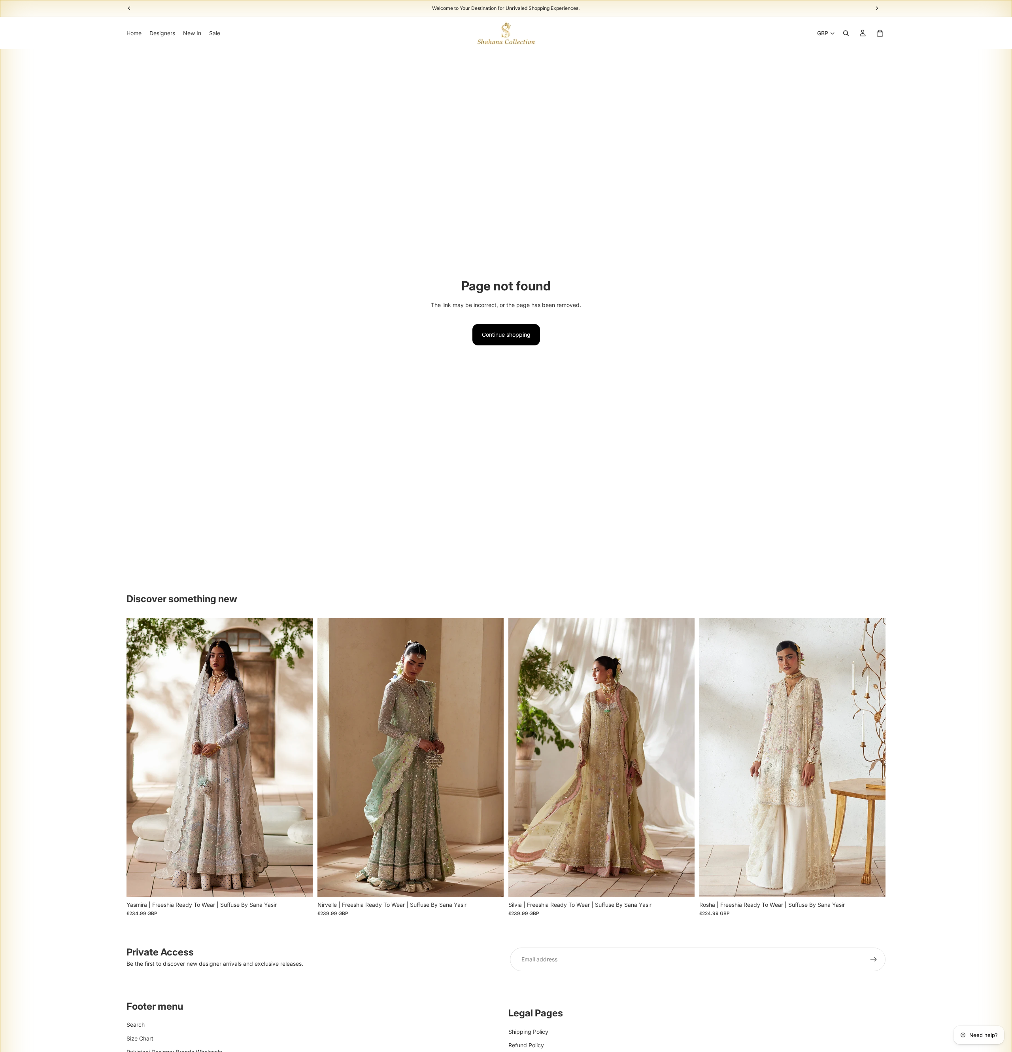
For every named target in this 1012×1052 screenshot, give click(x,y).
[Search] (846, 33)
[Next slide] (301, 757)
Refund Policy (526, 1045)
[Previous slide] (138, 757)
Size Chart (139, 1038)
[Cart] (880, 33)
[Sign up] (873, 959)
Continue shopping (506, 334)
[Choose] (300, 885)
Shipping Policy (528, 1031)
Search (135, 1024)
